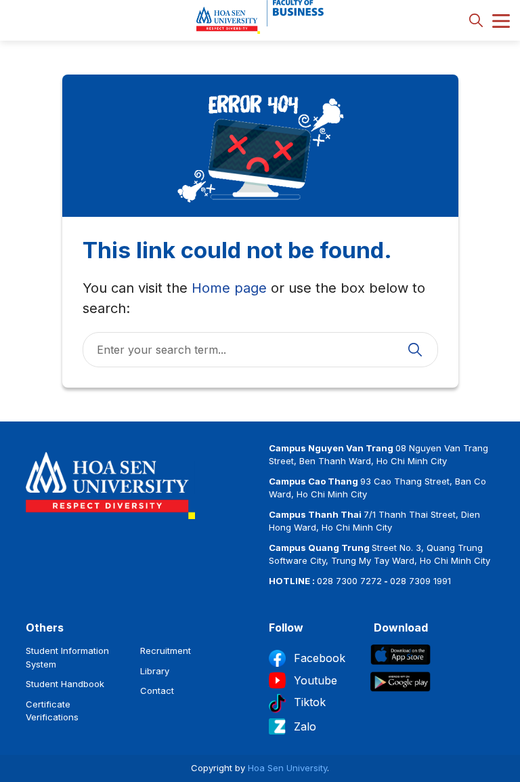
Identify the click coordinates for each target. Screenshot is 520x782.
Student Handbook (65, 683)
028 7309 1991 (420, 580)
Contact (157, 690)
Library (154, 670)
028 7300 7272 (349, 580)
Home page (229, 288)
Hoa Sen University (287, 767)
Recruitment (165, 650)
